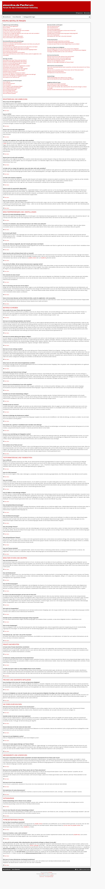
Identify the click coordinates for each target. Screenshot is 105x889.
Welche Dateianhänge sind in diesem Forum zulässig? (59, 77)
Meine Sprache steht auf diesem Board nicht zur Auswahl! (16, 48)
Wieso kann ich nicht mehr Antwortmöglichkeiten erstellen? (16, 66)
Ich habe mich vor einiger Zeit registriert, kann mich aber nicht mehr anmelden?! (21, 33)
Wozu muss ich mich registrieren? (10, 26)
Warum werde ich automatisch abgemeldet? (13, 36)
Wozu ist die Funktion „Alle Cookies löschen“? (13, 37)
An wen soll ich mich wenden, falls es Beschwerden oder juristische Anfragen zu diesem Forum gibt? (67, 87)
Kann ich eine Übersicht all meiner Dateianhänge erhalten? (60, 79)
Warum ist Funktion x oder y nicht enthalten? (57, 85)
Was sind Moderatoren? (52, 27)
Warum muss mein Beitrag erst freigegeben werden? (15, 75)
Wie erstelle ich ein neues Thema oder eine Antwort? (15, 60)
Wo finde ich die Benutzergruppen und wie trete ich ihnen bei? (61, 30)
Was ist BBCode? (7, 82)
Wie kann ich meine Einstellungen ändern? (12, 42)
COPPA (4, 143)
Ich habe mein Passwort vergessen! (11, 34)
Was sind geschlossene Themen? (10, 92)
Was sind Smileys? (7, 85)
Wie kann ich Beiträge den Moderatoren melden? (14, 73)
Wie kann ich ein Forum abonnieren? (55, 71)
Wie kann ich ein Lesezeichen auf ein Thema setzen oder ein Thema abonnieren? (65, 70)
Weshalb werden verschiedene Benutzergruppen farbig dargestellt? (62, 33)
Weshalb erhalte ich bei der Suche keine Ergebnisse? (59, 58)
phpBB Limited (32, 258)
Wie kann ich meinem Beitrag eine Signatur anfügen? (15, 63)
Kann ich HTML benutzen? (9, 83)
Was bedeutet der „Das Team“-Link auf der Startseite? (59, 36)
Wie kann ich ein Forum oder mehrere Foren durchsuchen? (60, 56)
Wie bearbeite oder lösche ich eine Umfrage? (13, 67)
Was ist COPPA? (6, 27)
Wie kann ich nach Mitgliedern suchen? (56, 60)
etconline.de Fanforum (18, 5)
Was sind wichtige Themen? (9, 90)
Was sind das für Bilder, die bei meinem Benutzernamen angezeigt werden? (20, 49)
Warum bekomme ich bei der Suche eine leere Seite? (59, 59)
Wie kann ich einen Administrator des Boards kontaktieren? (60, 89)
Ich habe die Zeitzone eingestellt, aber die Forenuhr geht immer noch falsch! (20, 46)
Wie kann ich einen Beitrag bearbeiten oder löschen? (15, 61)
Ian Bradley (50, 872)
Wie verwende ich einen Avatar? (10, 51)
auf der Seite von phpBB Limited (71, 825)
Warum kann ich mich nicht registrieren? (12, 29)
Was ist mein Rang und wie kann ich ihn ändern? (14, 52)
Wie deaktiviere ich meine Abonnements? (56, 72)
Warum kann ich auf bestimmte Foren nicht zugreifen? (15, 68)
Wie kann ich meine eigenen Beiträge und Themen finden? (60, 62)
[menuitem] (87, 13)
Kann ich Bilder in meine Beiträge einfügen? (13, 86)
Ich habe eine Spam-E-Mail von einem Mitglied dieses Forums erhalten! (63, 44)
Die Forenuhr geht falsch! (8, 45)
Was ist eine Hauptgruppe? (53, 34)
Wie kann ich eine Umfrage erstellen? (11, 64)
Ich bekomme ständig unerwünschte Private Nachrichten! (60, 42)
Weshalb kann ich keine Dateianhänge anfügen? (14, 70)
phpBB (42, 873)
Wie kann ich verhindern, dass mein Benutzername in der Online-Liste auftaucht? (21, 44)
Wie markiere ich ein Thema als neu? (11, 77)
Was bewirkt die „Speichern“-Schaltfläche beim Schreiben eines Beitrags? (19, 74)
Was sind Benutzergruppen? (53, 29)
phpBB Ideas (77, 834)
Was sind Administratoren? (53, 26)
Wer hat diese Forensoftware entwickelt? (56, 84)
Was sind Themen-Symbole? (9, 93)
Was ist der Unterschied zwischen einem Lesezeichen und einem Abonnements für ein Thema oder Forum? (68, 67)
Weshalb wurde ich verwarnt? (9, 71)
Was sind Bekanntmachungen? (10, 89)
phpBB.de (43, 258)
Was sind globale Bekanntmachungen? (12, 87)
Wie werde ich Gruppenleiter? (54, 32)
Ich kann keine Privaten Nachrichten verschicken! (58, 41)
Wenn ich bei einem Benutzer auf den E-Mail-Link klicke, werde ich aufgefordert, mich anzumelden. (22, 54)
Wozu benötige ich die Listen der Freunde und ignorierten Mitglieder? (63, 48)
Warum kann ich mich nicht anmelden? (12, 32)
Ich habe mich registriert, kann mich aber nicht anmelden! (16, 30)
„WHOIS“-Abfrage (33, 845)
